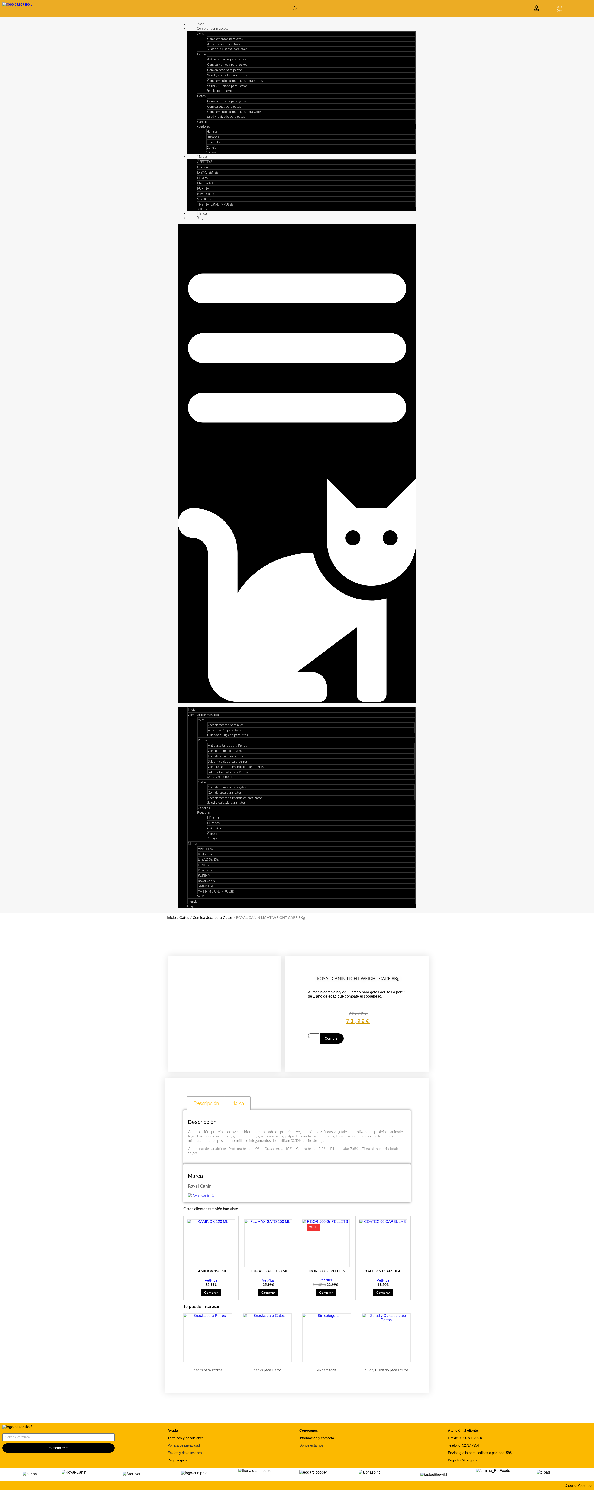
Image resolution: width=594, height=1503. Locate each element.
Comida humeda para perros (227, 64)
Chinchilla (213, 142)
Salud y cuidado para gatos (226, 116)
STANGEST (205, 199)
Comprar (332, 1038)
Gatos (201, 96)
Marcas (202, 156)
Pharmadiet (205, 183)
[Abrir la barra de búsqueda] (295, 8)
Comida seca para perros (224, 70)
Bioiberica (204, 167)
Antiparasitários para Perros (226, 59)
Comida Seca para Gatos (212, 918)
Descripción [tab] (206, 1103)
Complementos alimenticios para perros (235, 80)
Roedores (203, 126)
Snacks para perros (220, 90)
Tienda (202, 213)
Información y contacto (316, 1438)
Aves (200, 34)
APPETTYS (204, 162)
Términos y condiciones (186, 1438)
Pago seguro (177, 1460)
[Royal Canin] (201, 1195)
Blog (200, 218)
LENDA (202, 178)
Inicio (200, 24)
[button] (297, 463)
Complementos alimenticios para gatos (234, 112)
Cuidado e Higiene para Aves (227, 49)
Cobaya (211, 152)
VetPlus (202, 209)
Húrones (213, 137)
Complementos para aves (225, 39)
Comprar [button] (211, 1292)
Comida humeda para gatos (226, 101)
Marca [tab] (237, 1103)
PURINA (203, 188)
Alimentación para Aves (223, 44)
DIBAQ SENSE (207, 172)
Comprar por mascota (212, 28)
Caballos (203, 122)
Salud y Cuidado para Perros (227, 86)
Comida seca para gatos (224, 106)
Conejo (211, 147)
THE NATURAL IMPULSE (215, 204)
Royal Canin (205, 194)
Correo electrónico (17, 1431)
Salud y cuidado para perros (227, 75)
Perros (201, 54)
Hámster (213, 131)
